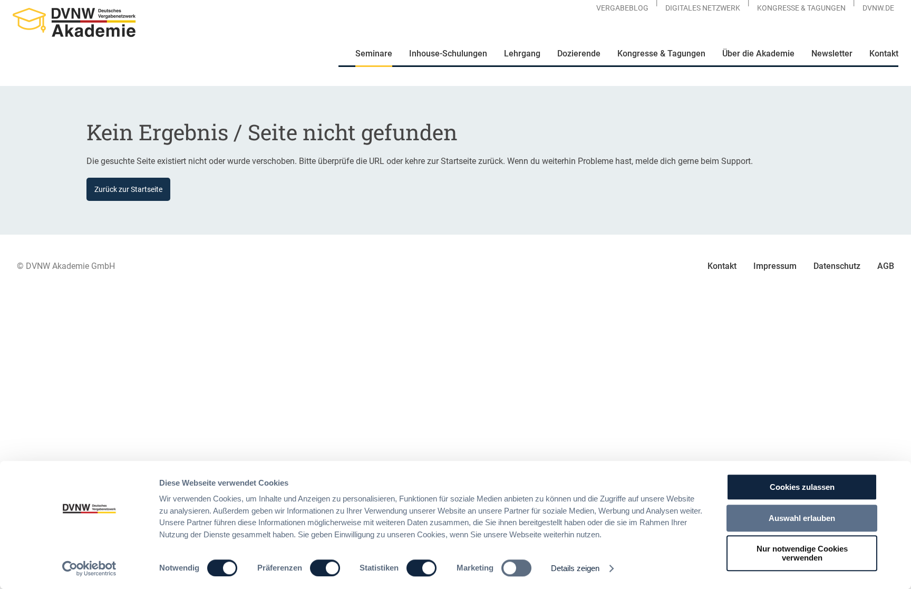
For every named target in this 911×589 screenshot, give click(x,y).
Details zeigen (575, 568)
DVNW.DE (878, 8)
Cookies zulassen (802, 486)
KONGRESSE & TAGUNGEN (801, 8)
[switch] (325, 567)
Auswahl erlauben (802, 518)
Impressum (775, 266)
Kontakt (722, 266)
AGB (885, 266)
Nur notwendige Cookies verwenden (802, 553)
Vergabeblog (622, 8)
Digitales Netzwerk (702, 8)
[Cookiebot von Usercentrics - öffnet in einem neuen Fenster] (89, 568)
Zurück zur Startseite (128, 189)
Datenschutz (836, 266)
